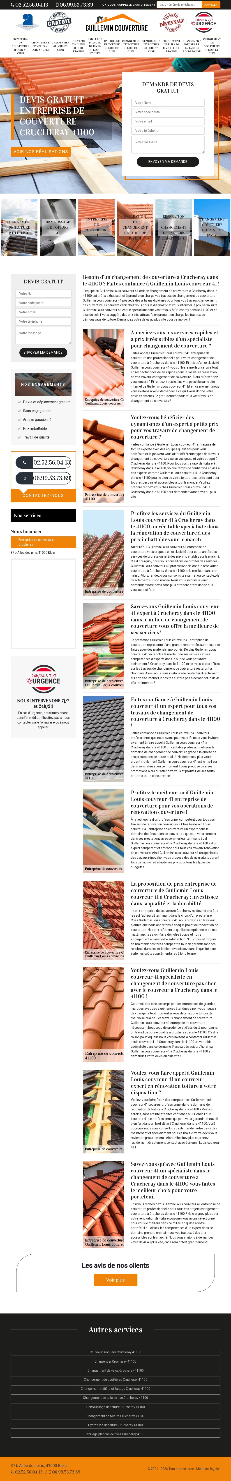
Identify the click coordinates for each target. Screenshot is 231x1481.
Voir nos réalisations (41, 151)
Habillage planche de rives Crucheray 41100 (115, 1434)
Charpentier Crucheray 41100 (115, 1361)
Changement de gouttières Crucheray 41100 (115, 1379)
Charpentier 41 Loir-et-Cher (60, 46)
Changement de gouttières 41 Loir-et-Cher (212, 46)
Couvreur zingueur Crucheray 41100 (115, 1352)
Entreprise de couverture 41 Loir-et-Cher (20, 46)
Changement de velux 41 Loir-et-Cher (40, 46)
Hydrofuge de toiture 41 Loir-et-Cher (112, 46)
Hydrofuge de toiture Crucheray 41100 (115, 1425)
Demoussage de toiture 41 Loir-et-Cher (151, 46)
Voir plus (115, 1280)
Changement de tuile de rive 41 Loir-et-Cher (171, 46)
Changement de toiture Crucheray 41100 (115, 1416)
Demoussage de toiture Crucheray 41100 (115, 1407)
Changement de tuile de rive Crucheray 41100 (115, 1398)
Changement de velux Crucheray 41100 (116, 1370)
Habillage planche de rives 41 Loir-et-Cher (95, 46)
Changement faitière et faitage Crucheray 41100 (115, 1388)
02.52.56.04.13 (31, 4)
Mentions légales (208, 1469)
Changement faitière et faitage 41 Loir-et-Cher (192, 46)
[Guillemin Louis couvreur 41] (116, 22)
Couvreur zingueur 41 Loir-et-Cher (78, 46)
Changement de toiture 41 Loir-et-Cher (131, 46)
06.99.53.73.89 (75, 4)
